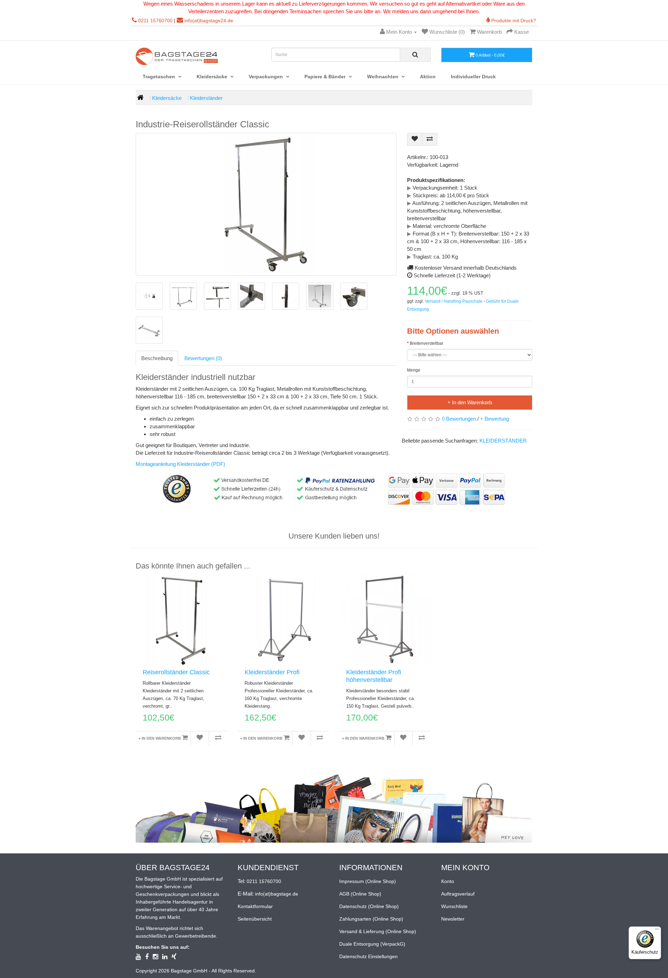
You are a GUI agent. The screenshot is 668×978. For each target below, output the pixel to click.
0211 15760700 (155, 20)
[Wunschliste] (414, 139)
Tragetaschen (159, 76)
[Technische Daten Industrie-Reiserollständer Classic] (149, 296)
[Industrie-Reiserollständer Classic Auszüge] (183, 296)
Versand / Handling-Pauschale (454, 301)
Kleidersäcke (213, 76)
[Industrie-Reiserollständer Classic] (266, 204)
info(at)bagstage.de (276, 894)
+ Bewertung (494, 419)
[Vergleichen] (429, 139)
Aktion (428, 76)
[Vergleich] (218, 738)
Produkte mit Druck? (513, 20)
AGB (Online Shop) (360, 894)
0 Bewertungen (459, 419)
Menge (413, 370)
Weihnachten (383, 76)
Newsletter (452, 919)
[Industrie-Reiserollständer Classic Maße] (319, 296)
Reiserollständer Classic (176, 672)
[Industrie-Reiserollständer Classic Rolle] (353, 296)
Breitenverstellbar (426, 343)
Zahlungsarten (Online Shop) (371, 919)
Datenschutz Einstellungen (368, 956)
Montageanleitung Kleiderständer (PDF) (180, 464)
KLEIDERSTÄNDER (503, 441)
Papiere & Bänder (325, 76)
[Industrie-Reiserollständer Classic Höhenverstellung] (285, 296)
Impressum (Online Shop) (367, 881)
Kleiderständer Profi (272, 672)
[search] (415, 55)
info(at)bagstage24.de (208, 20)
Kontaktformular (255, 906)
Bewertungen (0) (203, 358)
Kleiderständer (206, 98)
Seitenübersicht (255, 919)
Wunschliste (454, 906)
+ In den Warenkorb (469, 402)
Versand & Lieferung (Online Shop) (377, 931)
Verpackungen (266, 76)
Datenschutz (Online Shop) (369, 906)
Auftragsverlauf (458, 894)
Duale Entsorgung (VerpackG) (372, 944)
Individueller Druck (473, 76)
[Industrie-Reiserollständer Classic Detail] (251, 296)
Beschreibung (157, 358)
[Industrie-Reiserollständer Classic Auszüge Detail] (217, 296)
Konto (447, 881)
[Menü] (657, 931)
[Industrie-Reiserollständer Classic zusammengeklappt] (149, 330)
